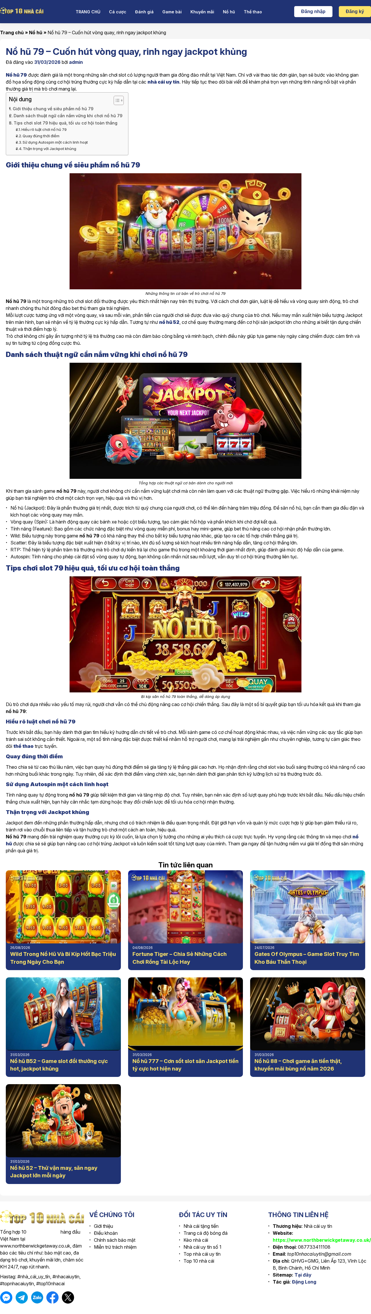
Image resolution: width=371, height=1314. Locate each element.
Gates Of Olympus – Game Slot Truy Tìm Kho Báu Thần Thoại (306, 958)
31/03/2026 (47, 62)
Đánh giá (144, 11)
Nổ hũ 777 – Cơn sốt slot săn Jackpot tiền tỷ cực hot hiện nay (185, 1065)
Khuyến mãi (202, 11)
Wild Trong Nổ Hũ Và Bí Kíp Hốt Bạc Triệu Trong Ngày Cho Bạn (63, 958)
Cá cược (117, 11)
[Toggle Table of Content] (115, 100)
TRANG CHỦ (88, 11)
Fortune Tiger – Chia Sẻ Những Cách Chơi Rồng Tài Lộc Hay (179, 958)
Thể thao (253, 11)
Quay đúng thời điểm (41, 135)
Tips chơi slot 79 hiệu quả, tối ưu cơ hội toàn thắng (65, 122)
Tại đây (303, 1275)
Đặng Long (304, 1282)
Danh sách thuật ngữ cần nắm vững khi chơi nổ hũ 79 (68, 115)
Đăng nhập (313, 11)
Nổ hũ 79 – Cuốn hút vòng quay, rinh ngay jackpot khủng (107, 32)
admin (76, 62)
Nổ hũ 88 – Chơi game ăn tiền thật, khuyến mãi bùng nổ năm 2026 (298, 1065)
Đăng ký (355, 11)
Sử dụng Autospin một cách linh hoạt (55, 142)
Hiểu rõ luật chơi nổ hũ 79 (44, 129)
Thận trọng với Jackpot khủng (49, 148)
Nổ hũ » (38, 32)
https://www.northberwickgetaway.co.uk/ (322, 1240)
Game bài (172, 11)
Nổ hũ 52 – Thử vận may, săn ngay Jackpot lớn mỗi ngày (53, 1172)
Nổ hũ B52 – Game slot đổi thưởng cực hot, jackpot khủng (59, 1065)
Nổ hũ (229, 11)
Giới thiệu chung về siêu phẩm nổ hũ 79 (53, 108)
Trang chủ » (14, 32)
